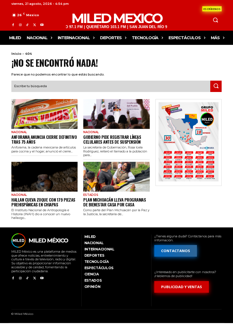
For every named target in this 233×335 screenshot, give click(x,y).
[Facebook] (13, 25)
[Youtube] (42, 25)
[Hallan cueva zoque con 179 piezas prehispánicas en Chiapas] (44, 177)
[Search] (216, 86)
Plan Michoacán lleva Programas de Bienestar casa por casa (114, 202)
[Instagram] (20, 25)
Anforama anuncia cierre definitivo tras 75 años (44, 139)
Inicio (16, 54)
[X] (34, 25)
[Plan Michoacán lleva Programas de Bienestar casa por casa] (116, 177)
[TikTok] (27, 25)
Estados (90, 195)
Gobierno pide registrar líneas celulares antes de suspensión (112, 139)
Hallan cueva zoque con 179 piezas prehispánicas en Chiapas (43, 202)
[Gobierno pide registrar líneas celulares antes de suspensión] (116, 114)
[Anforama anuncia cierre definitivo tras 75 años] (44, 114)
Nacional (19, 132)
